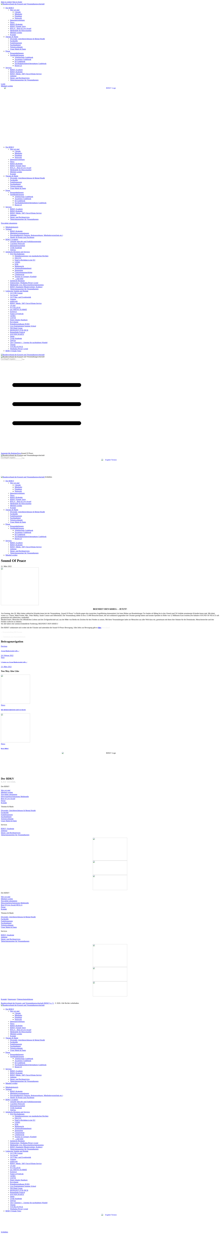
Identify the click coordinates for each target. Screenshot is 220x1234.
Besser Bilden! (5, 748)
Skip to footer (17, 2)
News (19, 453)
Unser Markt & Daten (9, 821)
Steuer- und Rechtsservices (10, 833)
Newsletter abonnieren (9, 794)
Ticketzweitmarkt (7, 819)
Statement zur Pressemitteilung (14, 637)
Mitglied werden (7, 792)
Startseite (4, 453)
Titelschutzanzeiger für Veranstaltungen (15, 835)
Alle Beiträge (12, 453)
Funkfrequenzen (7, 815)
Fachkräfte (5, 813)
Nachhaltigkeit (6, 817)
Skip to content (6, 2)
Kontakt (4, 803)
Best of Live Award (8, 799)
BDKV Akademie (7, 829)
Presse (3, 801)
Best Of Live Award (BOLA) (11, 905)
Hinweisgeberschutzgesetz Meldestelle (15, 797)
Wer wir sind (5, 790)
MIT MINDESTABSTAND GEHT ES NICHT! (13, 709)
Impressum (12, 999)
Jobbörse (4, 831)
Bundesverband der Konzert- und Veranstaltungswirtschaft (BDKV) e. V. (27, 1003)
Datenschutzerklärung (25, 999)
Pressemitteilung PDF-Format (12, 632)
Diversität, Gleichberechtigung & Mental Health (18, 810)
